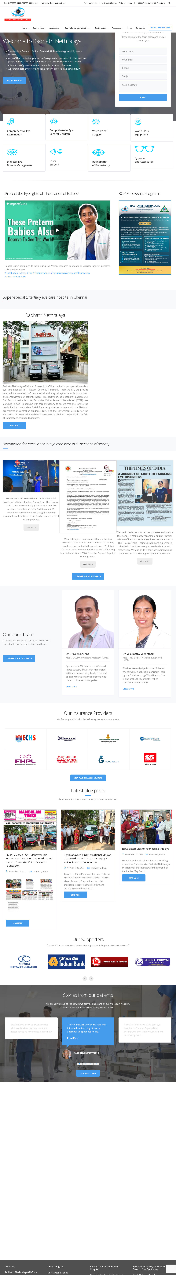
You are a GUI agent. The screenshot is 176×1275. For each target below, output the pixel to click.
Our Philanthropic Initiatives (77, 28)
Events (129, 28)
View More (31, 527)
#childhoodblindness (16, 272)
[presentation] (115, 241)
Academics (54, 28)
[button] (79, 1064)
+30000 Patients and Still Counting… (151, 3)
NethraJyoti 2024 (90, 3)
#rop (29, 272)
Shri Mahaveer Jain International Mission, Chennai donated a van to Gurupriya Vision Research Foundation (88, 858)
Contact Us (140, 28)
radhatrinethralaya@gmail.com (53, 3)
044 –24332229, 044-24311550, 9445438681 (21, 3)
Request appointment (160, 27)
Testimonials (100, 28)
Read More (73, 1038)
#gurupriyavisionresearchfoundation (70, 272)
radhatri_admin (40, 871)
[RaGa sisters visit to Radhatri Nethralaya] (146, 826)
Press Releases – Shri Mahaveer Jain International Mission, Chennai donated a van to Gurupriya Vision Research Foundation (29, 860)
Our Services (38, 28)
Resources (116, 28)
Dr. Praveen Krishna (57, 1272)
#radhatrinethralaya (15, 276)
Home (24, 28)
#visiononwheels (41, 272)
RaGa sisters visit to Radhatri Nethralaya (145, 848)
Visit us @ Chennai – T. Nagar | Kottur (117, 3)
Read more (17, 923)
